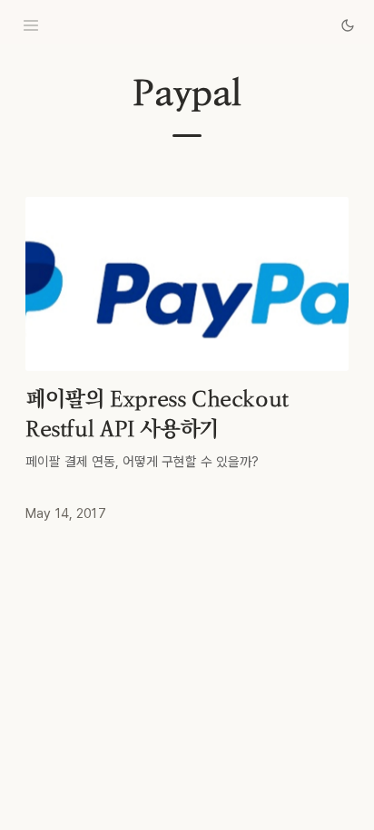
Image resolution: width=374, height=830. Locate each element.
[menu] (31, 25)
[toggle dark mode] (347, 25)
